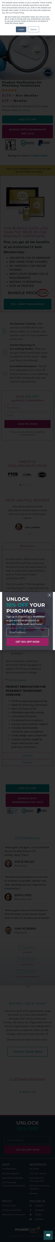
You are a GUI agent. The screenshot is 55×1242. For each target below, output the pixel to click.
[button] (49, 595)
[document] (27, 621)
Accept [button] (21, 29)
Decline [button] (33, 29)
